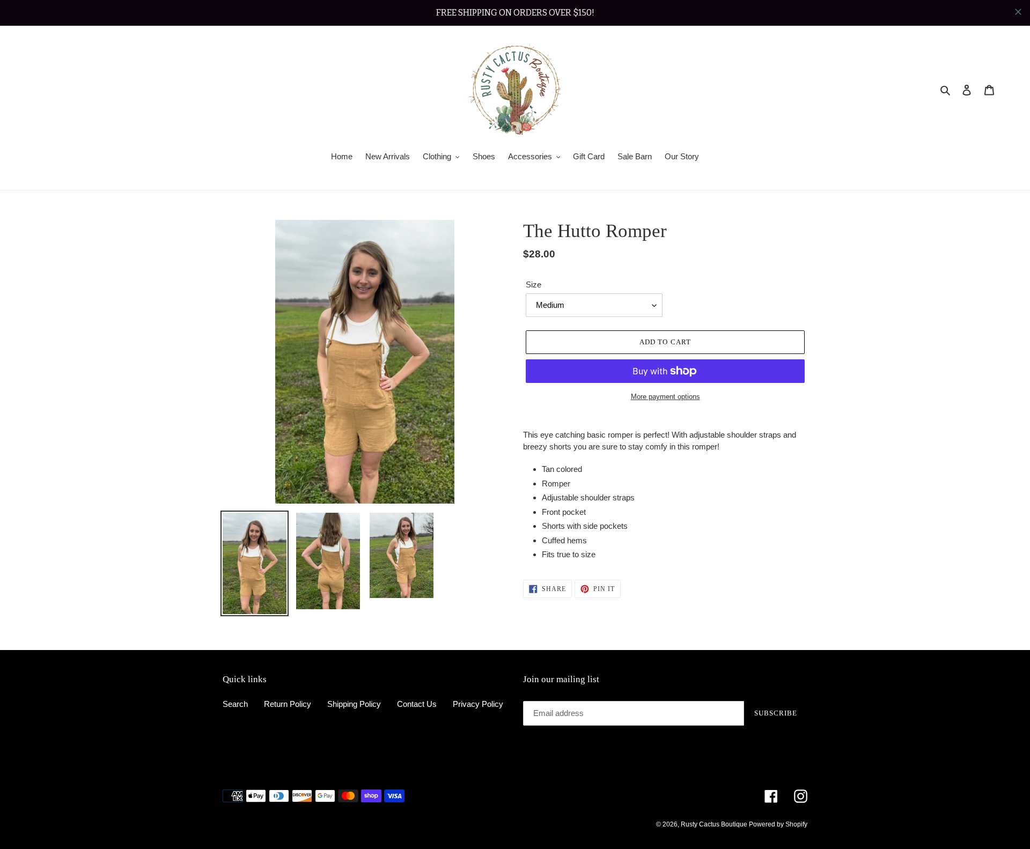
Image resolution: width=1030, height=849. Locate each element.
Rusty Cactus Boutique (715, 824)
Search (235, 703)
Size (533, 284)
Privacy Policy (478, 703)
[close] (1018, 11)
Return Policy (287, 703)
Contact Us (417, 703)
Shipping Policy (354, 703)
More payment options (665, 397)
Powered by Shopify (778, 824)
